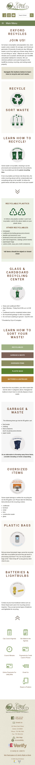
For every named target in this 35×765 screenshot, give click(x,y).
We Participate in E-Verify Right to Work (17, 755)
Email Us (26, 672)
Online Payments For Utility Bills (9, 673)
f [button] (4, 16)
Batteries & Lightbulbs (17, 379)
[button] (32, 15)
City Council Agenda (9, 638)
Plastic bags (17, 371)
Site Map (19, 737)
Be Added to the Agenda (26, 640)
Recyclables (17, 347)
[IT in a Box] (19, 762)
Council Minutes (9, 655)
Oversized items (17, 363)
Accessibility (19, 740)
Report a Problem (25, 687)
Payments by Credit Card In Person (25, 656)
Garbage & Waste (17, 355)
